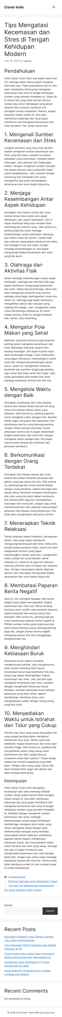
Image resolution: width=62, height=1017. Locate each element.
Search (8, 905)
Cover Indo (14, 7)
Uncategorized (16, 877)
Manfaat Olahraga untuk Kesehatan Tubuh (32, 881)
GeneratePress (47, 1012)
